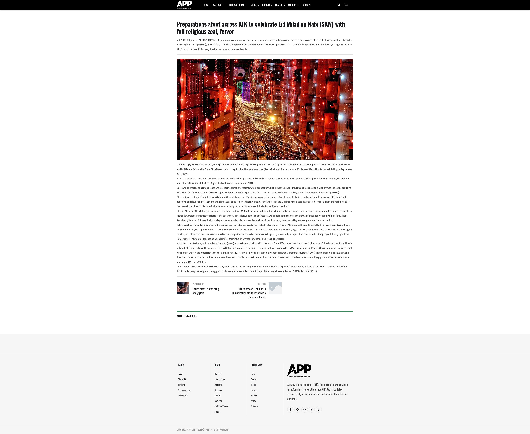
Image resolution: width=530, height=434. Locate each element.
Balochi (254, 390)
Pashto (254, 379)
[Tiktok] (319, 410)
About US (182, 379)
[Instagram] (297, 410)
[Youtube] (304, 410)
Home (180, 374)
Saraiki (254, 395)
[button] (225, 5)
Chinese (254, 406)
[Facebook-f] (290, 410)
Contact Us (182, 395)
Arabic (253, 401)
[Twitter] (312, 410)
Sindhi (253, 384)
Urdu (253, 374)
